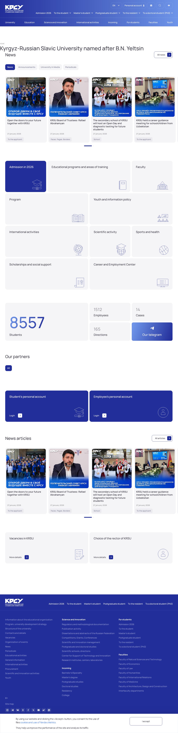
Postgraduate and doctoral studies (79, 646)
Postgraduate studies (72, 681)
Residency (67, 690)
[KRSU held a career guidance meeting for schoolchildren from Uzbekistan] (155, 109)
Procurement (11, 668)
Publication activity (71, 628)
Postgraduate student (130, 637)
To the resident (126, 642)
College (65, 695)
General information (15, 660)
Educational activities (15, 655)
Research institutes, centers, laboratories (82, 660)
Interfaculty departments (131, 690)
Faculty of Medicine (128, 681)
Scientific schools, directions (76, 651)
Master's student (127, 633)
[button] (88, 145)
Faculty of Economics (129, 664)
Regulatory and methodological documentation (85, 624)
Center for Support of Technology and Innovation (86, 655)
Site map (9, 704)
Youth (8, 677)
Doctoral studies (70, 686)
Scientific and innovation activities (22, 673)
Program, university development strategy (26, 624)
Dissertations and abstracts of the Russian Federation (88, 633)
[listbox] (116, 5)
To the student (126, 628)
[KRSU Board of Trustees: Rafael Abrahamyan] (69, 109)
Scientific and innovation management (81, 642)
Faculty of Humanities (129, 672)
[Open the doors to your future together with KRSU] (26, 109)
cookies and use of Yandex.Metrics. (38, 722)
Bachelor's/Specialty (72, 672)
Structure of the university (18, 628)
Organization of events (16, 642)
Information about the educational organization (29, 619)
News (7, 646)
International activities (16, 664)
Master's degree (70, 677)
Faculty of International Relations (135, 677)
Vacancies (10, 637)
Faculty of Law (126, 668)
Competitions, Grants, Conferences (79, 637)
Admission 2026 (126, 624)
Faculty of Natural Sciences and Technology (140, 659)
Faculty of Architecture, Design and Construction (143, 686)
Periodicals (10, 651)
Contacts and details (15, 633)
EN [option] (114, 5)
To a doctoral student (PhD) (132, 646)
